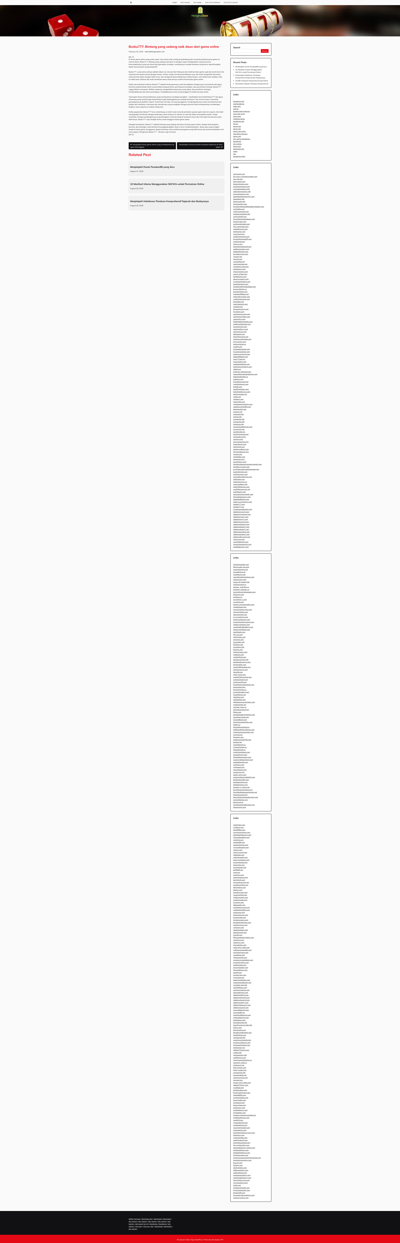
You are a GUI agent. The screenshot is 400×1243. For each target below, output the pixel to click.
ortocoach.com (239, 459)
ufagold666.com (239, 1095)
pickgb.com (237, 387)
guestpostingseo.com (241, 186)
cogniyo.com (238, 439)
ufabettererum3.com (241, 512)
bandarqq (237, 141)
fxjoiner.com (238, 1165)
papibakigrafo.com (240, 762)
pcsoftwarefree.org (240, 885)
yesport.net (237, 257)
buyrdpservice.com (240, 254)
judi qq (236, 109)
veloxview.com (239, 539)
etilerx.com (237, 1028)
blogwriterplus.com (240, 184)
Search (236, 47)
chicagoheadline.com (241, 837)
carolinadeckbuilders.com (243, 627)
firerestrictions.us (240, 690)
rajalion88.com (239, 842)
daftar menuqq (134, 1219)
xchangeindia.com (240, 1138)
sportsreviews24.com (241, 354)
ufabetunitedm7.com (241, 527)
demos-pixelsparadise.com (243, 605)
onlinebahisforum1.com (242, 835)
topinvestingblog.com (241, 630)
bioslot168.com (239, 1193)
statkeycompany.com (241, 625)
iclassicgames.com (240, 272)
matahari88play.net (241, 294)
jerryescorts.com (239, 342)
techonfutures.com (240, 1110)
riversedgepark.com (241, 847)
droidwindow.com (240, 1090)
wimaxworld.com (240, 682)
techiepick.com (239, 1103)
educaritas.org (239, 865)
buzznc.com (237, 1163)
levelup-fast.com (239, 975)
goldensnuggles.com (241, 249)
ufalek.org (237, 369)
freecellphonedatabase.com (244, 219)
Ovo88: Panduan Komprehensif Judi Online (251, 81)
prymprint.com (239, 429)
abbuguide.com (239, 905)
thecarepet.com (239, 181)
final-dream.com (239, 1068)
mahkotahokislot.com (241, 364)
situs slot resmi (239, 114)
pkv (234, 154)
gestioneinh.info (239, 1073)
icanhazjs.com (238, 765)
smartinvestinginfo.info (242, 1040)
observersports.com (241, 279)
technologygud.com (240, 382)
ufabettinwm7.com (240, 519)
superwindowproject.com (243, 760)
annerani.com (238, 640)
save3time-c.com (240, 600)
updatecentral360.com (242, 407)
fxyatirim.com (238, 902)
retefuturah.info (239, 1038)
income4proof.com (240, 862)
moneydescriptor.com (241, 297)
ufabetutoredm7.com (241, 534)
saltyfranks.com (239, 637)
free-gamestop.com (241, 227)
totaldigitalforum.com (241, 1153)
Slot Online (185, 2)
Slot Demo (197, 2)
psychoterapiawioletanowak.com (246, 469)
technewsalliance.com (241, 1043)
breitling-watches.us (241, 589)
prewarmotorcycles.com (242, 610)
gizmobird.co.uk (239, 572)
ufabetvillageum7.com (242, 1005)
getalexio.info (238, 424)
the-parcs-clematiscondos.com (245, 176)
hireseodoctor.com (240, 970)
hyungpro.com (238, 312)
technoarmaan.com (240, 1155)
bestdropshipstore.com (242, 922)
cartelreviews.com (240, 925)
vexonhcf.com (238, 602)
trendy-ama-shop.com (242, 1083)
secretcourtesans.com (241, 832)
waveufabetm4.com (241, 1010)
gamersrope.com (239, 222)
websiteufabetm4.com (242, 1015)
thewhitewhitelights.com (242, 722)
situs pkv (138, 1226)
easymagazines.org (241, 442)
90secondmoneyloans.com (243, 937)
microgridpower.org (241, 452)
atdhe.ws (236, 725)
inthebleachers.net (240, 785)
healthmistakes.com (241, 389)
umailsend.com (239, 242)
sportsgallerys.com (240, 329)
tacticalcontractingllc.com (243, 494)
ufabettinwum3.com (241, 522)
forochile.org (238, 672)
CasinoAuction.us (240, 747)
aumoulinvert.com (240, 755)
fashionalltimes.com (241, 1150)
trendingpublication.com (242, 509)
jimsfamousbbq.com (241, 564)
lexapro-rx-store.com (241, 787)
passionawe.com (239, 462)
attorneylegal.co (239, 344)
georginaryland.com (241, 717)
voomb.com (237, 347)
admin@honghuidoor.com (155, 52)
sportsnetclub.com (240, 264)
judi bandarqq (238, 104)
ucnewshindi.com (240, 217)
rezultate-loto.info (240, 985)
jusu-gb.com (238, 179)
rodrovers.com (238, 942)
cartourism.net (238, 772)
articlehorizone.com (240, 952)
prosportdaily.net (240, 1075)
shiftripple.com (239, 479)
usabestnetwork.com (241, 237)
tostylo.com (237, 259)
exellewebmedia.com (241, 224)
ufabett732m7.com (240, 1085)
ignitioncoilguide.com (241, 1188)
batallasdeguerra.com (242, 662)
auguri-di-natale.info (241, 582)
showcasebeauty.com (241, 620)
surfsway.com (238, 927)
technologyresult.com (241, 907)
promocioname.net (240, 680)
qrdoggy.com (238, 379)
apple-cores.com (239, 775)
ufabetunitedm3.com (241, 524)
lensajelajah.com (239, 867)
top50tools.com (239, 632)
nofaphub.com (238, 855)
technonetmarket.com (241, 1045)
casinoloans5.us (239, 745)
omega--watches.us (241, 587)
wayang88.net (239, 1013)
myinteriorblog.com (240, 1098)
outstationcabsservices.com (244, 1133)
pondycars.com (239, 1108)
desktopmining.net (240, 782)
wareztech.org (238, 234)
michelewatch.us (239, 584)
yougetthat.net (239, 262)
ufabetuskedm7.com (241, 529)
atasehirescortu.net (240, 337)
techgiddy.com (239, 209)
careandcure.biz (239, 437)
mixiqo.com (237, 454)
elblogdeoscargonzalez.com (244, 702)
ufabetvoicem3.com (241, 1008)
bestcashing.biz (239, 687)
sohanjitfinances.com (241, 487)
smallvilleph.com (239, 657)
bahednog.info (238, 199)
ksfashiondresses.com (241, 392)
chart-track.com (239, 675)
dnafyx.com (237, 890)
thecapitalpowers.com (242, 497)
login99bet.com (239, 830)
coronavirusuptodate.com (243, 960)
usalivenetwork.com (241, 212)
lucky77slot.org (239, 359)
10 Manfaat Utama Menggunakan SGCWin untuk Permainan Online (167, 184)
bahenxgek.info (239, 202)
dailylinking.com (239, 887)
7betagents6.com (240, 957)
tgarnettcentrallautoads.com (244, 592)
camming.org (238, 840)
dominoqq (158, 1219)
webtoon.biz (238, 307)
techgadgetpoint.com (241, 349)
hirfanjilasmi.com (239, 444)
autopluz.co (237, 597)
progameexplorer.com (241, 1175)
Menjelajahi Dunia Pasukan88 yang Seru (152, 166)
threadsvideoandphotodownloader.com (248, 207)
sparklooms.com (239, 492)
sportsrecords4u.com (241, 990)
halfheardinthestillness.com (243, 730)
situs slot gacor (231, 2)
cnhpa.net (237, 397)
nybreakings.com (239, 1130)
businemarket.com (240, 292)
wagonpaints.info (240, 1055)
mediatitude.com (239, 607)
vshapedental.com (240, 1123)
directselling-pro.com (241, 1180)
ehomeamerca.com (240, 915)
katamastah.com (239, 409)
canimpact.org (238, 767)
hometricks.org (239, 447)
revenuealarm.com (240, 1183)
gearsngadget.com (240, 967)
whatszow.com (239, 912)
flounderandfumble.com (242, 1033)
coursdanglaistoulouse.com (243, 577)
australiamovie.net (240, 569)
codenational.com (240, 1173)
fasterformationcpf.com (242, 247)
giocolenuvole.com (240, 892)
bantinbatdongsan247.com (243, 197)
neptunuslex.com (239, 579)
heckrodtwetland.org (241, 727)
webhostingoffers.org (241, 910)
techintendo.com (239, 917)
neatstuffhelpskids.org (242, 667)
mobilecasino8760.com (242, 740)
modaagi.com (238, 655)
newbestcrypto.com (241, 267)
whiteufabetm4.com (241, 1018)
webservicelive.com (241, 1198)
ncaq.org (236, 872)
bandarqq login (239, 156)
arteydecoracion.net (241, 710)
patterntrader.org (240, 394)
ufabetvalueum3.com (241, 1000)
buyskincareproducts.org (242, 790)
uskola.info (237, 1053)
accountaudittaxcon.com (242, 427)
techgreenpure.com (240, 920)
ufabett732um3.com (241, 1050)
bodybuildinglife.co (240, 377)
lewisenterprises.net (241, 882)
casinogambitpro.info (241, 189)
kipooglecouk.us (239, 750)
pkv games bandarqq (241, 139)
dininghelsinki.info (240, 1023)
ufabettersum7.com (240, 517)
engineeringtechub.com (242, 339)
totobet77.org (238, 507)
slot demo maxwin (240, 134)
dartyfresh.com (239, 880)
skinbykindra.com (240, 1168)
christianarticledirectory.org (244, 805)
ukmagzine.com (239, 232)
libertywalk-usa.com (241, 567)
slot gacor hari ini (142, 1224)
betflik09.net (238, 870)
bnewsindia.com (239, 1100)
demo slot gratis (239, 131)
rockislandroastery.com (242, 1178)
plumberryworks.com (241, 467)
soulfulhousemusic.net (241, 489)
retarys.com (237, 244)
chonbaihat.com (239, 700)
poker (235, 151)
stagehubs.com (239, 825)
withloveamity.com (240, 897)
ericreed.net (237, 735)
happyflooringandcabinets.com (245, 374)
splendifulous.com (240, 987)
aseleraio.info (238, 414)
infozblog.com (238, 697)
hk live (235, 124)
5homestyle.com (239, 807)
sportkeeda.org (239, 432)
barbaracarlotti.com (241, 780)
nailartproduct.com (240, 930)
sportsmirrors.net (240, 332)
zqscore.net (237, 412)
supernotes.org (239, 402)
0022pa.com (238, 645)
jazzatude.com (239, 642)
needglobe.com (239, 457)
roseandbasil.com (240, 720)
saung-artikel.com (240, 274)
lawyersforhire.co (240, 289)
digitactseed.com (240, 932)
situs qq (146, 1226)
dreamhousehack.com (241, 1143)
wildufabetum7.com (241, 547)
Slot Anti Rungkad (212, 2)
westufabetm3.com (240, 542)
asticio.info (237, 417)
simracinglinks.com (240, 612)
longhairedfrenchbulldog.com (244, 287)
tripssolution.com (239, 945)
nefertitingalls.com (240, 857)
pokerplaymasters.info (242, 192)
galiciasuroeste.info (240, 660)
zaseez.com (237, 850)
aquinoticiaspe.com (240, 284)
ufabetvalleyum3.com (241, 537)
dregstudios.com (239, 665)
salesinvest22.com (240, 1078)
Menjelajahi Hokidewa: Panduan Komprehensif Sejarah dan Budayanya (169, 201)
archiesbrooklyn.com (241, 692)
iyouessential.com (240, 895)
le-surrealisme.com (240, 617)
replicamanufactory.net (242, 982)
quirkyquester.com (240, 474)
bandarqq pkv (238, 101)
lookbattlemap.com (240, 252)
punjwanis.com (239, 174)
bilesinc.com (238, 650)
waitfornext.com (239, 1058)
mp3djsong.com (239, 574)
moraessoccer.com (240, 670)
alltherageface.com (240, 1170)
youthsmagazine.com (241, 299)
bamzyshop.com (239, 1105)
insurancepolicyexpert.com (243, 622)
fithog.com (237, 712)
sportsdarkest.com (240, 304)
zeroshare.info (238, 647)
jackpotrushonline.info (241, 214)
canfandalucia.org (240, 1125)
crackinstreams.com (241, 962)
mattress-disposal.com (242, 372)
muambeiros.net (239, 695)
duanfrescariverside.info (242, 1025)
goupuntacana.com (240, 845)
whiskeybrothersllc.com (242, 544)
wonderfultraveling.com (242, 677)
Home (174, 2)
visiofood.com (238, 1088)
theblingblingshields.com (242, 322)
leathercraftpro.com (241, 449)
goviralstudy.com (240, 770)
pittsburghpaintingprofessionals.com (247, 464)
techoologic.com (239, 1113)
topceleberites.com (240, 993)
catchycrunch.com (240, 852)
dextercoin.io (238, 802)
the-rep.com (238, 635)
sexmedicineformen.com (242, 477)
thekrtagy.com (238, 1135)
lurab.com (237, 1185)
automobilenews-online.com (244, 1148)
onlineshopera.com (240, 877)
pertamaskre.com (240, 204)
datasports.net (239, 334)
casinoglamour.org (240, 800)
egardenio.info (238, 419)
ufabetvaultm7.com (240, 1003)
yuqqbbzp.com (239, 955)
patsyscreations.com (241, 860)
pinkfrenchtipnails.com (242, 324)
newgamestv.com (240, 327)
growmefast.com (239, 362)
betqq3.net (237, 742)
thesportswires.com (241, 309)
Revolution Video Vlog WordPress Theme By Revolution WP (200, 1240)
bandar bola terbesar (241, 111)
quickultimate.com (240, 472)
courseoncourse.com (241, 194)
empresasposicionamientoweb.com (247, 1158)
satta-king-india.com (241, 947)
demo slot (237, 116)
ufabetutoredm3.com (241, 532)
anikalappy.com (239, 1020)
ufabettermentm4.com (242, 514)
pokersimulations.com (241, 980)
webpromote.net (239, 705)
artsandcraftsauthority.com (243, 1195)
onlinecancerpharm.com (242, 367)
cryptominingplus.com (241, 282)
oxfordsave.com (239, 269)
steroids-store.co (239, 707)
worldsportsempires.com (242, 404)
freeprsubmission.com (241, 1093)
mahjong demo (239, 119)
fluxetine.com (238, 737)
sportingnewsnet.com (241, 314)
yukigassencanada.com (242, 950)
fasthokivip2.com (239, 277)
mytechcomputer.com (241, 1190)
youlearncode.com (240, 900)
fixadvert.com (238, 595)
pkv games (237, 144)
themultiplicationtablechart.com (245, 797)
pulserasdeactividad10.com (244, 777)
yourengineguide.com (241, 1128)
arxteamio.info (238, 422)
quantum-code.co (240, 1063)
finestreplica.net (239, 1030)
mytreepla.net (238, 977)
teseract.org (238, 1080)
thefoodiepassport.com (242, 757)
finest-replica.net (239, 1070)
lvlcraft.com (237, 935)
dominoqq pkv (238, 149)
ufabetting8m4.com (241, 995)
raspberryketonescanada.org (244, 1115)
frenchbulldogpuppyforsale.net (245, 792)
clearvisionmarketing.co (242, 1060)
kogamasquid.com (240, 795)
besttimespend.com (241, 434)
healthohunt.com (239, 1035)
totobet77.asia (239, 504)
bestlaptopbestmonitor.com (244, 715)
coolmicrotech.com (240, 1140)
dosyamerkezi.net (240, 615)
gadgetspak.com (239, 965)
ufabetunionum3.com (241, 998)
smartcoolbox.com (240, 484)
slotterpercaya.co (240, 482)
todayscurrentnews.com (242, 502)
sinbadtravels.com (240, 229)
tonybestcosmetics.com (242, 1160)
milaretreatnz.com (240, 652)
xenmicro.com (238, 875)
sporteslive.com (239, 319)
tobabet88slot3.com (241, 499)
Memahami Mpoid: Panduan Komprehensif (251, 84)
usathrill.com (238, 1120)
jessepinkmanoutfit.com (242, 239)
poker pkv (237, 106)
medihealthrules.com (241, 1118)
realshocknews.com (240, 384)
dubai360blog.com (240, 357)
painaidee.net (238, 302)
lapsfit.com (237, 972)
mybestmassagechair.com (243, 732)
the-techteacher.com (241, 1145)
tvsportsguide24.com (241, 352)
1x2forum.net (238, 827)
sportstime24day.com (241, 317)
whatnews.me (238, 1065)
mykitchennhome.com (241, 752)
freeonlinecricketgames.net (243, 685)
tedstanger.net (239, 1048)
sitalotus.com (238, 399)
